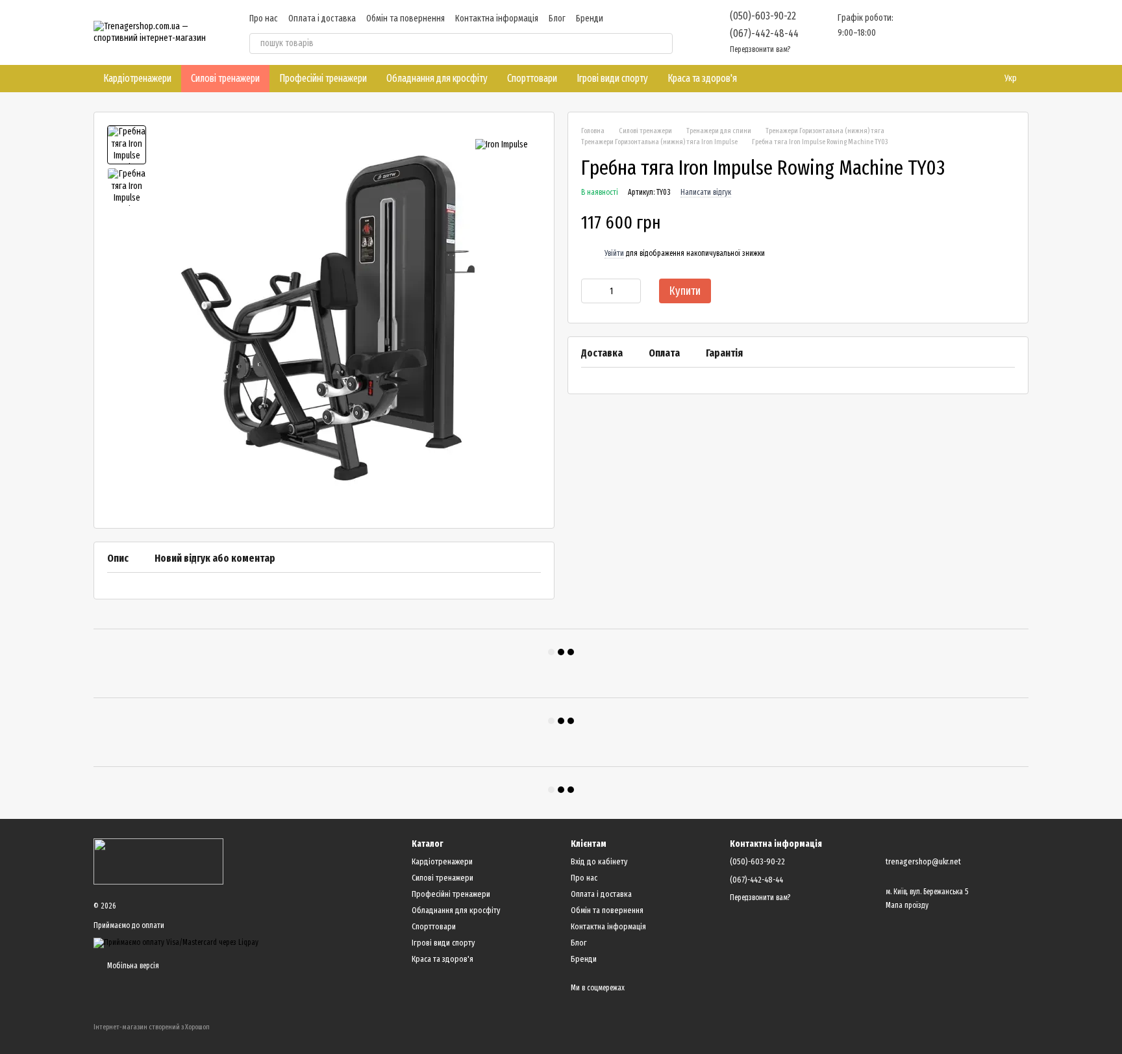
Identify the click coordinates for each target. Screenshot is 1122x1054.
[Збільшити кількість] (631, 291)
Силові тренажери (225, 78)
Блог (557, 18)
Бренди (589, 18)
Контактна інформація (496, 18)
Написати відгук (705, 192)
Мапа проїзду (907, 905)
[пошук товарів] (662, 43)
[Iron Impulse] (501, 144)
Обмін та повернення (405, 18)
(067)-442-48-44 (764, 33)
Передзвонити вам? (760, 49)
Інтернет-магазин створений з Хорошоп (152, 1027)
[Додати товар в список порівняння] (982, 223)
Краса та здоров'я (702, 78)
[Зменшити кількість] (591, 291)
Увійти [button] (614, 253)
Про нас (263, 18)
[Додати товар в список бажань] (1008, 223)
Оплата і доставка (322, 18)
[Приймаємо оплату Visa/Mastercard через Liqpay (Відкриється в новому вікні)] (176, 942)
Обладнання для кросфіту (437, 78)
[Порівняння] (916, 32)
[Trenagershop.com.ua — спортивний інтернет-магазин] (158, 861)
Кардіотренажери (137, 78)
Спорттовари (532, 78)
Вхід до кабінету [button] (599, 861)
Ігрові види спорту (612, 78)
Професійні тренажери (323, 78)
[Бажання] (950, 32)
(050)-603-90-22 (763, 16)
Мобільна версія (132, 965)
